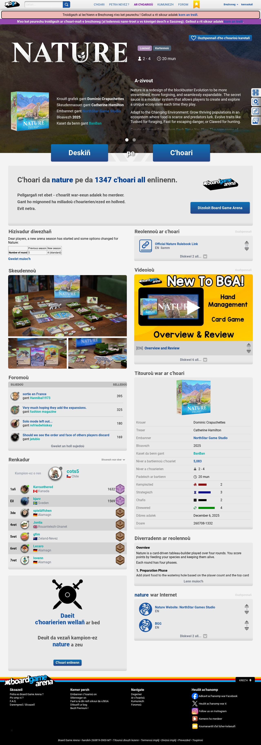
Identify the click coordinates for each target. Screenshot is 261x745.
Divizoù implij (168, 740)
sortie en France (34, 394)
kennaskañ (247, 4)
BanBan (95, 123)
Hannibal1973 (40, 398)
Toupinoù (197, 740)
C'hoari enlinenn (67, 663)
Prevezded (184, 740)
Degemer (136, 694)
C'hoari (99, 4)
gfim (36, 534)
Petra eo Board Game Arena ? (26, 694)
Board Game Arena (69, 740)
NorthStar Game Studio (101, 111)
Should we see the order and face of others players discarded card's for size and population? (90, 435)
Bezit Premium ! (79, 708)
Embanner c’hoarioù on (83, 694)
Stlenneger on (78, 697)
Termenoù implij (150, 740)
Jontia (37, 522)
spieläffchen (42, 511)
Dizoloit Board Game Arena (220, 208)
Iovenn (38, 558)
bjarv (37, 499)
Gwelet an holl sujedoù (67, 446)
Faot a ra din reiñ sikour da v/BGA (89, 701)
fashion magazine (43, 412)
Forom (183, 4)
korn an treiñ (188, 15)
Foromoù (136, 704)
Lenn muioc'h (193, 581)
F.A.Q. (13, 701)
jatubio (35, 439)
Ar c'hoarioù (143, 4)
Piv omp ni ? (16, 697)
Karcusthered (43, 487)
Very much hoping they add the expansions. (55, 408)
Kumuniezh (165, 4)
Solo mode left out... (38, 421)
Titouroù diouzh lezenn (126, 740)
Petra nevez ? (119, 4)
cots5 (73, 471)
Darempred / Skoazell (22, 704)
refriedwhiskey (41, 425)
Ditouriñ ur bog (78, 704)
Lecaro (38, 546)
